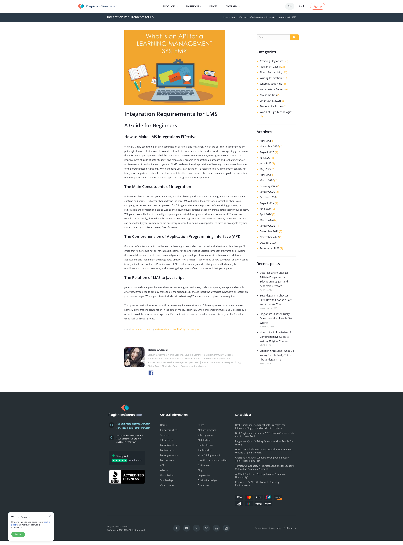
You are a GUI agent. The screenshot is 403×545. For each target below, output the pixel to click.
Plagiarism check (169, 429)
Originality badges (207, 480)
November (269, 146)
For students (167, 460)
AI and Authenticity (271, 72)
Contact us (203, 485)
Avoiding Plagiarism (271, 61)
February (268, 186)
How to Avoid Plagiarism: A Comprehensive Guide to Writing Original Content (275, 337)
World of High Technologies (251, 17)
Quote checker (205, 445)
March (267, 180)
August (267, 152)
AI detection (204, 440)
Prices (213, 6)
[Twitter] (196, 528)
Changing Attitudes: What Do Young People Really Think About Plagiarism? (277, 355)
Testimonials (204, 465)
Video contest (167, 485)
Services (164, 434)
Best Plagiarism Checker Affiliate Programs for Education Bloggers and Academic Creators (260, 426)
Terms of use (261, 528)
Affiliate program (207, 429)
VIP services (166, 440)
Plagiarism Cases (270, 66)
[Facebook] (176, 528)
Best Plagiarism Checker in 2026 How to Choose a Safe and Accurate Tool (276, 300)
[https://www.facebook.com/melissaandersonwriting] (151, 372)
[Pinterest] (206, 528)
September (269, 248)
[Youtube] (186, 528)
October (268, 197)
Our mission (166, 475)
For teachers (166, 450)
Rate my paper (205, 434)
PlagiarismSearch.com (117, 526)
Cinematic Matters (270, 100)
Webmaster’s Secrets (272, 89)
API (162, 465)
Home (225, 17)
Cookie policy (290, 528)
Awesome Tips (268, 95)
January (267, 191)
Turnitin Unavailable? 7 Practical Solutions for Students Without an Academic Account (264, 467)
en (289, 6)
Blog (233, 17)
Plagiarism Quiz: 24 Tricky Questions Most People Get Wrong (276, 318)
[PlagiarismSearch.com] (97, 6)
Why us (164, 470)
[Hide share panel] (5, 542)
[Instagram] (226, 528)
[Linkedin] (216, 528)
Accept (18, 534)
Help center (204, 475)
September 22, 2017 (140, 329)
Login (302, 6)
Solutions (192, 6)
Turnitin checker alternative (212, 460)
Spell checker (205, 450)
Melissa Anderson (163, 329)
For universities (168, 445)
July (265, 157)
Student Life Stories (271, 106)
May (265, 169)
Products (169, 6)
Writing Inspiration (271, 78)
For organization (169, 455)
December (269, 231)
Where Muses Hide (271, 83)
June (265, 163)
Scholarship (166, 480)
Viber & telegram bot (209, 455)
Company (231, 6)
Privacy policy (275, 528)
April (266, 141)
